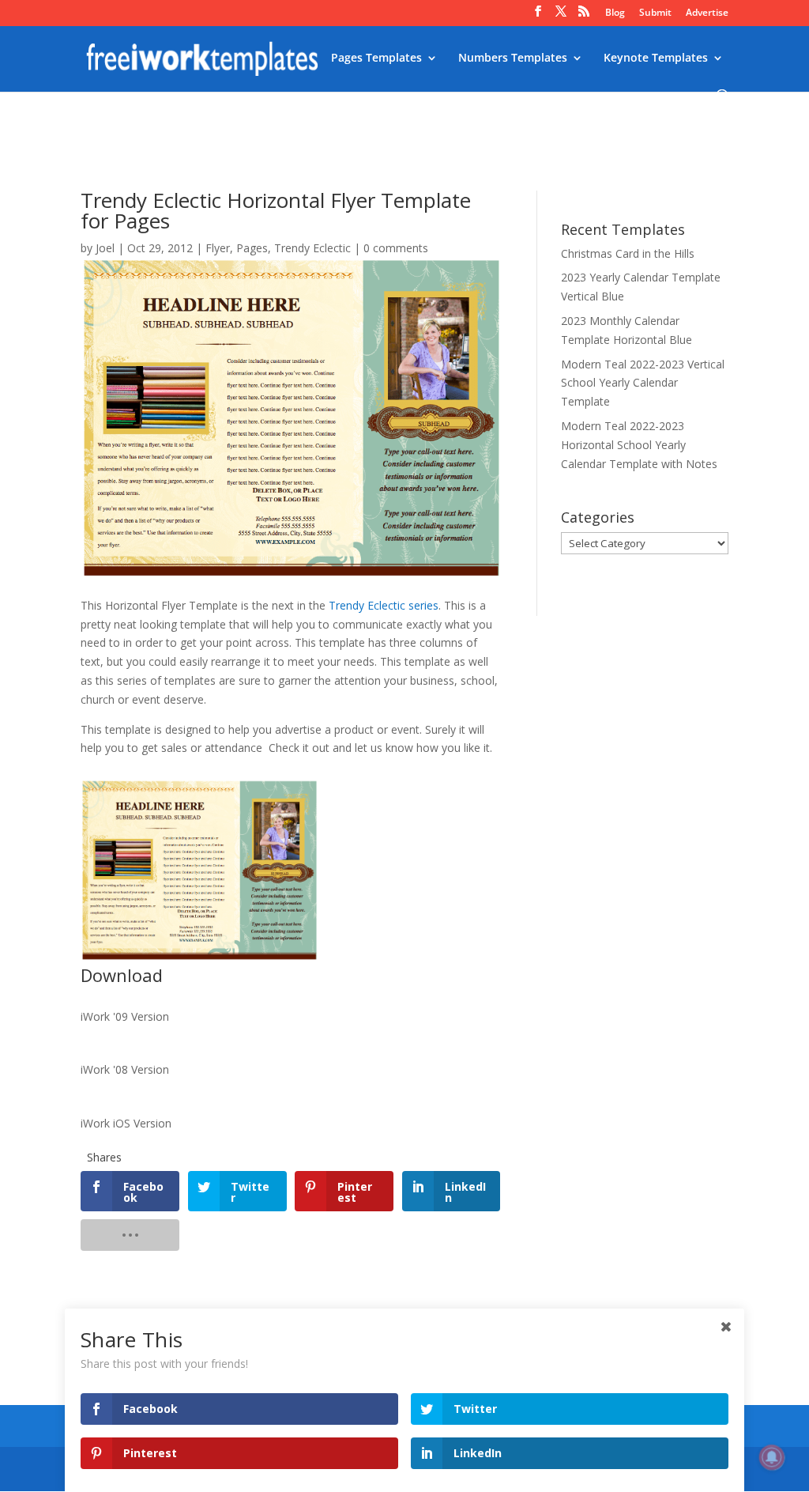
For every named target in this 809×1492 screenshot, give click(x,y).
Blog (615, 13)
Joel (105, 247)
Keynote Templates (656, 58)
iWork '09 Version (125, 1016)
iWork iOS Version (126, 1123)
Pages (252, 247)
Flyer (217, 247)
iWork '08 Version (125, 1069)
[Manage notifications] (772, 1457)
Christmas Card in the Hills (627, 253)
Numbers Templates (512, 58)
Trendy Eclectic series (383, 605)
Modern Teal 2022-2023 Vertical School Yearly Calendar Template (642, 383)
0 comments (395, 247)
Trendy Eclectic (312, 247)
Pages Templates (376, 58)
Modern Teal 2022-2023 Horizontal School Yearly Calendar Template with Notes (639, 444)
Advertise (707, 13)
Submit (655, 13)
